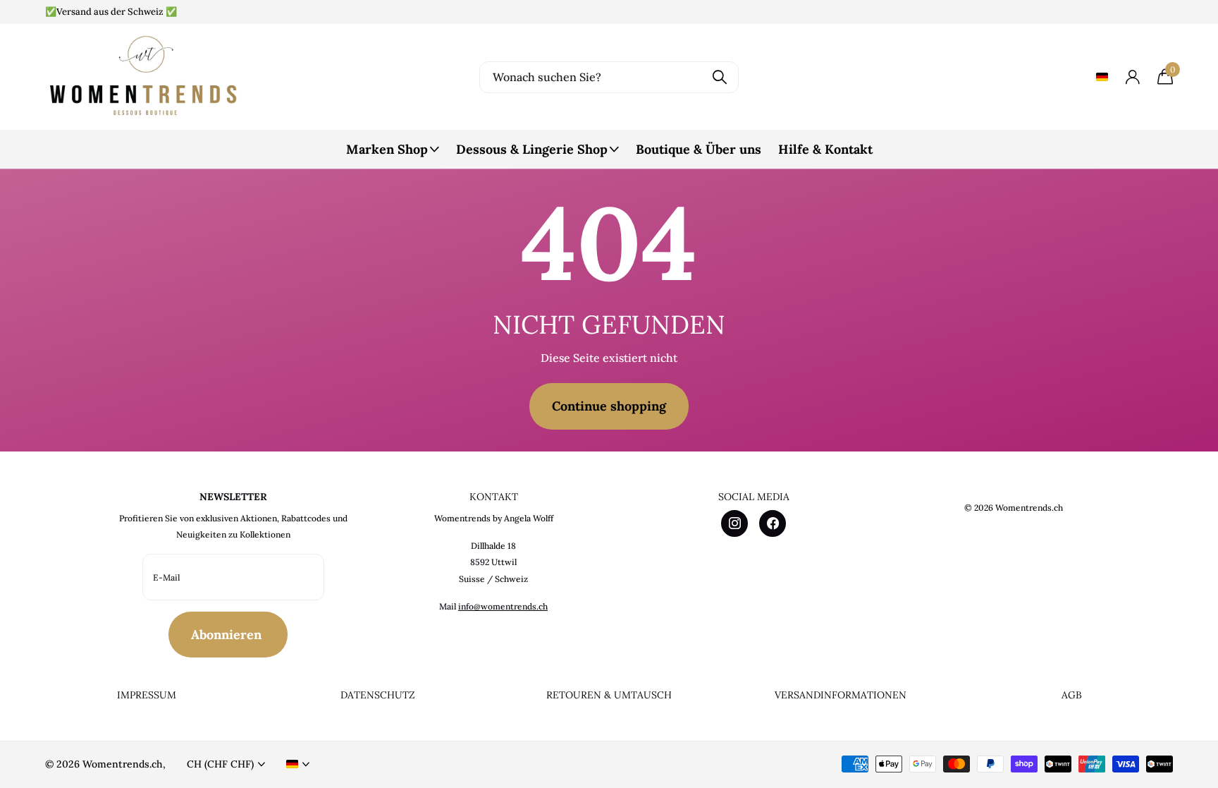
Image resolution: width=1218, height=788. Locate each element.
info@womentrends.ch (503, 606)
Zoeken (719, 77)
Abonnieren (228, 634)
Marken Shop (387, 149)
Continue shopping (609, 406)
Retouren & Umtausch (609, 695)
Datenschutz (377, 695)
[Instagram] (734, 523)
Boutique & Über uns (698, 149)
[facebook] (772, 523)
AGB (1072, 695)
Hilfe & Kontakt (825, 149)
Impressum (146, 695)
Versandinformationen (840, 695)
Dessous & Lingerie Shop (532, 149)
